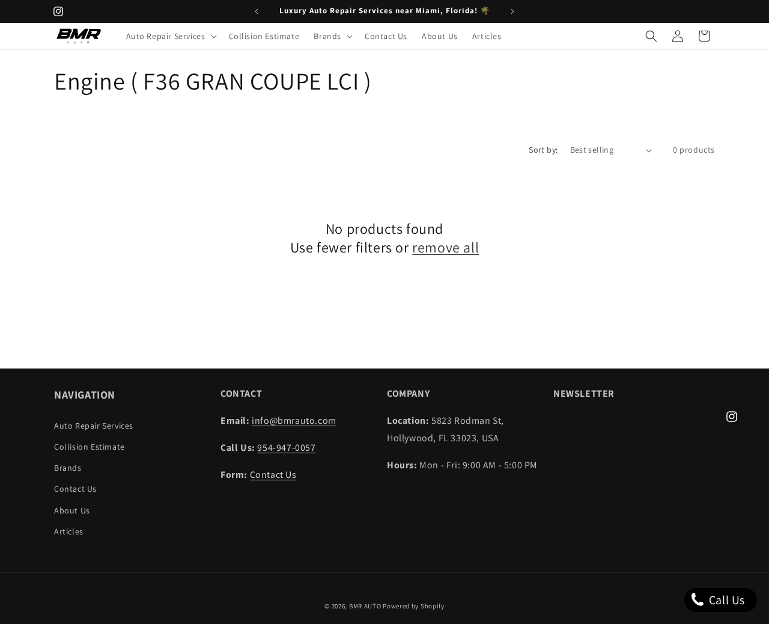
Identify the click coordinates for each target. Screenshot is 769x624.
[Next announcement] (512, 11)
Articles (69, 531)
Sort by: (543, 149)
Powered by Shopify (414, 606)
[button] (170, 36)
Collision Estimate (89, 446)
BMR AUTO (365, 606)
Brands (68, 467)
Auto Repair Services (93, 425)
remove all (445, 247)
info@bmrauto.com (294, 420)
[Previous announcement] (256, 11)
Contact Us (75, 488)
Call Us (725, 600)
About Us (72, 510)
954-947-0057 (286, 447)
